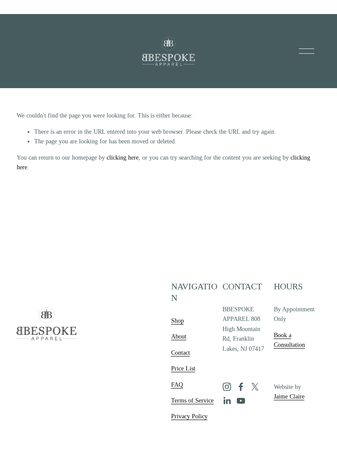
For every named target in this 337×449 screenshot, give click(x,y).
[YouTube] (241, 400)
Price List (183, 368)
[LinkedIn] (226, 400)
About (178, 336)
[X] (255, 386)
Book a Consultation (289, 340)
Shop (177, 320)
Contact (180, 352)
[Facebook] (241, 386)
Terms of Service (192, 400)
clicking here (123, 157)
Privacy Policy (189, 416)
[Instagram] (226, 386)
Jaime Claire (289, 396)
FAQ (177, 384)
